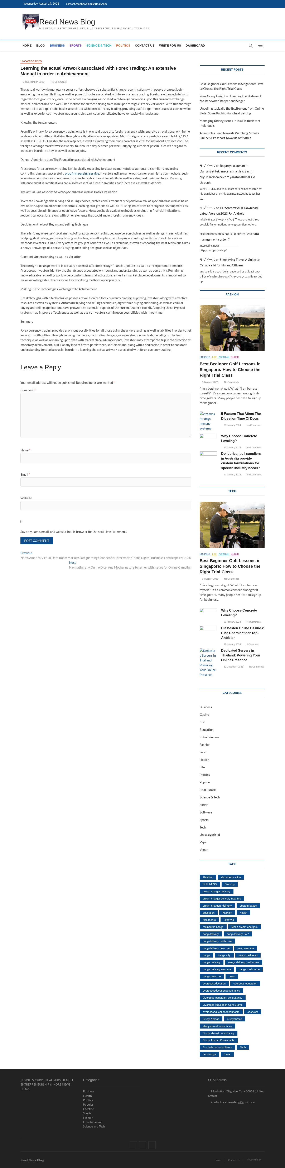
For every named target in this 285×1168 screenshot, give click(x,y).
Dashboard (195, 45)
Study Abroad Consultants (219, 1040)
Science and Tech (94, 1126)
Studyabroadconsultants (217, 1047)
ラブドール (207, 165)
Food (203, 752)
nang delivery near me (216, 948)
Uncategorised (31, 61)
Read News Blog (67, 22)
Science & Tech (98, 45)
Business (57, 45)
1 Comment (252, 644)
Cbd (202, 722)
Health (204, 759)
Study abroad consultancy (218, 1033)
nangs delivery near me (217, 969)
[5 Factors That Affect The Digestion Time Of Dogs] (208, 421)
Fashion (205, 744)
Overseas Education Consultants (223, 1005)
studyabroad (234, 1019)
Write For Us (170, 45)
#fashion (208, 877)
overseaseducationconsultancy (221, 990)
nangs (206, 955)
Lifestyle (229, 920)
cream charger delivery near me (222, 898)
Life (214, 357)
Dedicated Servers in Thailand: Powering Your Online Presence (240, 655)
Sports (75, 45)
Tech (203, 827)
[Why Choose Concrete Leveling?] (208, 440)
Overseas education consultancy (222, 998)
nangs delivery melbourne (243, 962)
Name (25, 450)
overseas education (245, 983)
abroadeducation (231, 877)
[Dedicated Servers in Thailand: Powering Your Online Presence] (208, 662)
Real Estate (208, 790)
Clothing (230, 884)
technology (209, 1054)
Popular (223, 357)
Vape (203, 842)
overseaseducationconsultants (221, 1012)
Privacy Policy (254, 1159)
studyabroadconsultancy (217, 1026)
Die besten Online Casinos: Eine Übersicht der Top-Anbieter (242, 633)
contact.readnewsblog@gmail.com (86, 3)
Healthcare (209, 920)
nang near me (245, 948)
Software (206, 812)
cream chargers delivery (217, 905)
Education (206, 729)
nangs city (224, 955)
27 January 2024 (232, 474)
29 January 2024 (232, 425)
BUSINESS (210, 884)
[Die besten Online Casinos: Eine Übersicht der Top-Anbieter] (208, 632)
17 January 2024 (232, 644)
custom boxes (248, 905)
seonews (252, 1012)
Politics (123, 45)
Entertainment (210, 737)
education (208, 913)
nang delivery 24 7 (238, 934)
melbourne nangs (213, 927)
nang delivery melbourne (217, 941)
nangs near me (212, 976)
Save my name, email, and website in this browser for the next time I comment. (73, 531)
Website (26, 498)
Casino (204, 714)
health (243, 913)
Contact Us (144, 45)
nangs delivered (247, 955)
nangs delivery (211, 962)
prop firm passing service (82, 173)
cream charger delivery (216, 891)
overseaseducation (214, 983)
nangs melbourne (249, 969)
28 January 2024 (232, 447)
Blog (40, 45)
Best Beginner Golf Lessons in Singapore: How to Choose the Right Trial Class (230, 370)
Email (25, 474)
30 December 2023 (233, 666)
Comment (28, 390)
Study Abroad (211, 1019)
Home (27, 45)
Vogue (204, 849)
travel (227, 1054)
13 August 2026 (210, 382)
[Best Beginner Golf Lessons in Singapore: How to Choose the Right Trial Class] (232, 328)
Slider (235, 357)
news (232, 976)
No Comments (58, 81)
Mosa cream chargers (244, 927)
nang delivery (211, 934)
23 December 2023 (33, 81)
